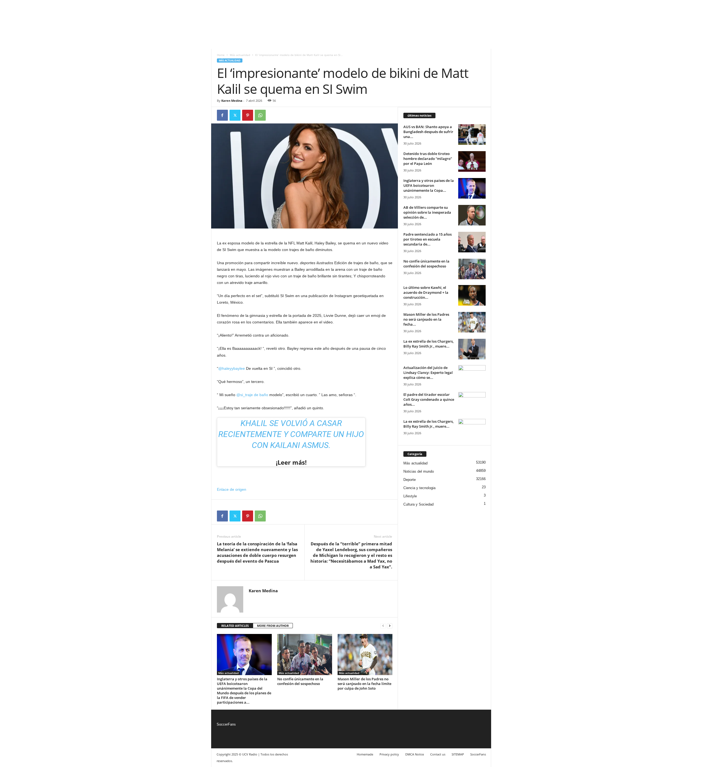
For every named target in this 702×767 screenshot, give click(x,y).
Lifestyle (410, 496)
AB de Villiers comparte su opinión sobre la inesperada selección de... (427, 212)
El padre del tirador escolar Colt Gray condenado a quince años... (428, 399)
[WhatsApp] (260, 115)
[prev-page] (383, 626)
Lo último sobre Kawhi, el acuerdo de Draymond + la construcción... (425, 292)
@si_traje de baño (252, 395)
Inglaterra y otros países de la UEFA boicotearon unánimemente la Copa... (428, 185)
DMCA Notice (414, 754)
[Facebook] (222, 115)
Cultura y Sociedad (418, 504)
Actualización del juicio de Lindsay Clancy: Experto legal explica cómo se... (428, 372)
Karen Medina (231, 100)
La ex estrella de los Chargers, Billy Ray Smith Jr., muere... (428, 344)
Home (221, 55)
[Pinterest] (247, 115)
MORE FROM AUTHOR (273, 626)
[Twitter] (235, 115)
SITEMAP (458, 754)
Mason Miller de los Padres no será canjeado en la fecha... (426, 319)
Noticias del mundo (418, 471)
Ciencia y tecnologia (419, 488)
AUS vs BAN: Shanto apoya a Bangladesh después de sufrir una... (428, 131)
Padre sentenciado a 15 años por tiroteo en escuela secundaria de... (427, 239)
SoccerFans (226, 724)
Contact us (437, 754)
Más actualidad (240, 55)
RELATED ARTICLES (235, 626)
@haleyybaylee (231, 368)
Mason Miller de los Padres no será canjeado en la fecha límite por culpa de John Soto (364, 683)
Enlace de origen (231, 489)
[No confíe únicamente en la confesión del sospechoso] (304, 654)
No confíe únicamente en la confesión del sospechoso (300, 681)
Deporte (409, 480)
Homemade (365, 754)
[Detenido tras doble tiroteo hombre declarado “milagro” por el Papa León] (472, 161)
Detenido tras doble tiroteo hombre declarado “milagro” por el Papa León (427, 158)
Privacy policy (389, 754)
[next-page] (389, 626)
